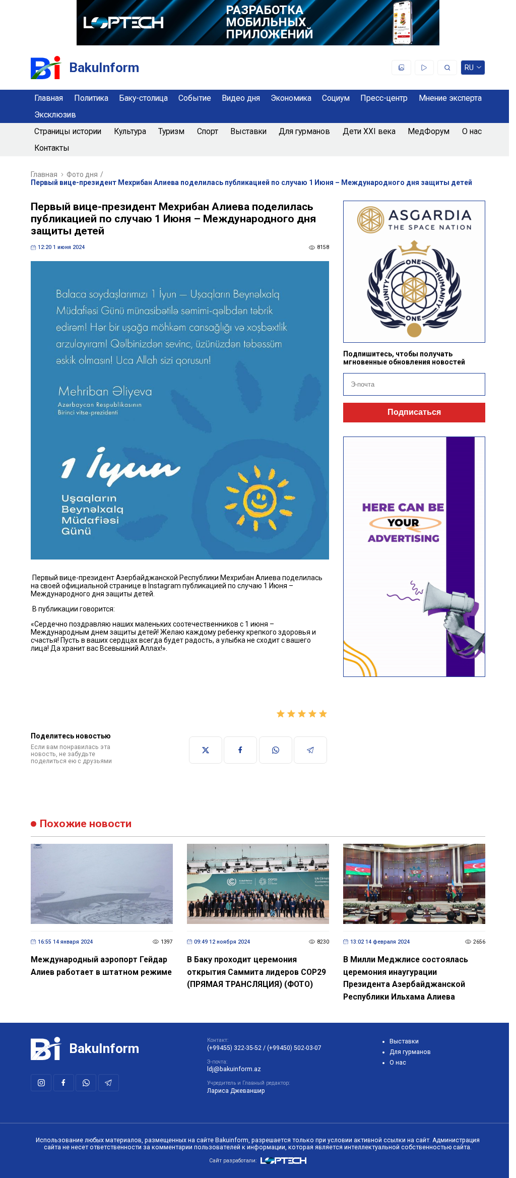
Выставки (248, 131)
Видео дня (241, 98)
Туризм (171, 131)
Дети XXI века (369, 131)
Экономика (291, 98)
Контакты (52, 148)
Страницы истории (67, 131)
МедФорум (428, 131)
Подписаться (414, 412)
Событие (194, 98)
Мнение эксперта (450, 98)
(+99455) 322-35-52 (234, 1047)
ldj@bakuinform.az (234, 1069)
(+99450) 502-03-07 (294, 1047)
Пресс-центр (384, 98)
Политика (91, 98)
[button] (180, 671)
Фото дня (82, 174)
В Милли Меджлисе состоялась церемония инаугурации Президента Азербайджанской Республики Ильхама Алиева (405, 978)
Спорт (207, 131)
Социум (336, 98)
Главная (48, 98)
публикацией (204, 586)
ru (469, 69)
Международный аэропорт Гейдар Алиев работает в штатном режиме (101, 966)
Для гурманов (304, 131)
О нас (472, 131)
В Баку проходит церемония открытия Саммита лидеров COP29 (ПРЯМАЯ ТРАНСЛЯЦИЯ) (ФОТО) (256, 972)
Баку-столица (143, 98)
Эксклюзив (55, 114)
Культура (130, 131)
